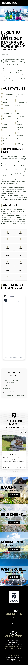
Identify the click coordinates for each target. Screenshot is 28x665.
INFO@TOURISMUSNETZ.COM (13, 646)
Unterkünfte (14, 620)
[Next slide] (25, 432)
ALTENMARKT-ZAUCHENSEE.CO (10, 3)
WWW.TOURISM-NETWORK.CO (13, 648)
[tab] (2, 23)
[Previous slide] (21, 432)
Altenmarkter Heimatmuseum (14, 622)
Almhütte (4, 29)
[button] (24, 3)
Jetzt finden (14, 495)
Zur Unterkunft (22, 468)
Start (14, 626)
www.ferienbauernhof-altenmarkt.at (14, 395)
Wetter (14, 618)
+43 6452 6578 (9, 392)
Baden (14, 624)
